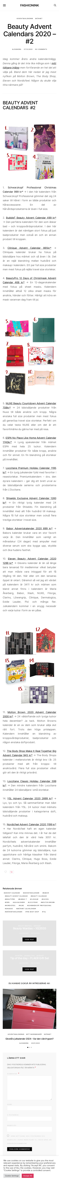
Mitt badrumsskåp (34, 1034)
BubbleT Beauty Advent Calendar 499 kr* (31, 217)
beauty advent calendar (17, 896)
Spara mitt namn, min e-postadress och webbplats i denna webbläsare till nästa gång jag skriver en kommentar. (29, 1139)
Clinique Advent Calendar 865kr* (29, 247)
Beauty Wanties (25, 926)
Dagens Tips (29, 955)
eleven (46, 899)
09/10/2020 (35, 963)
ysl (44, 912)
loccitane (33, 902)
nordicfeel (11, 905)
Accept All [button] (27, 1176)
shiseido (9, 908)
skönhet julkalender (26, 908)
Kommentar (12, 1074)
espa (8, 902)
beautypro (10, 899)
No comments (41, 49)
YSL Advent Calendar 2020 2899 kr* (30, 798)
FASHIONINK (29, 5)
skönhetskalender (14, 912)
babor (46, 893)
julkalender (19, 902)
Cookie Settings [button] (12, 1176)
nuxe (22, 905)
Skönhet (38, 18)
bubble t (23, 899)
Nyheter (18, 955)
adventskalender (31, 893)
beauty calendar (39, 896)
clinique (34, 899)
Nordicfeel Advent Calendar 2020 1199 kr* (31, 824)
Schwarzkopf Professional (40, 905)
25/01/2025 (35, 1043)
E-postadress (13, 1115)
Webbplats (11, 1125)
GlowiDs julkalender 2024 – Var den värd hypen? (29, 1038)
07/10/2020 (28, 49)
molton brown (48, 902)
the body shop (32, 912)
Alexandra (16, 49)
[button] (28, 1047)
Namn (9, 1104)
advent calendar (12, 893)
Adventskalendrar (25, 18)
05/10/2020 (35, 933)
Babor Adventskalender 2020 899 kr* (29, 528)
